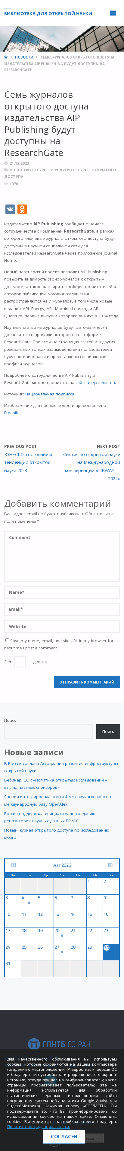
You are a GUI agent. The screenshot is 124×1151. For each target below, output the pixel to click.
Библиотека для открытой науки (48, 13)
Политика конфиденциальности (38, 1126)
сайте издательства (95, 382)
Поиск (10, 720)
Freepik (11, 412)
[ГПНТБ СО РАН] (59, 1044)
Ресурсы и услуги (51, 170)
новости (24, 57)
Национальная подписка (49, 394)
